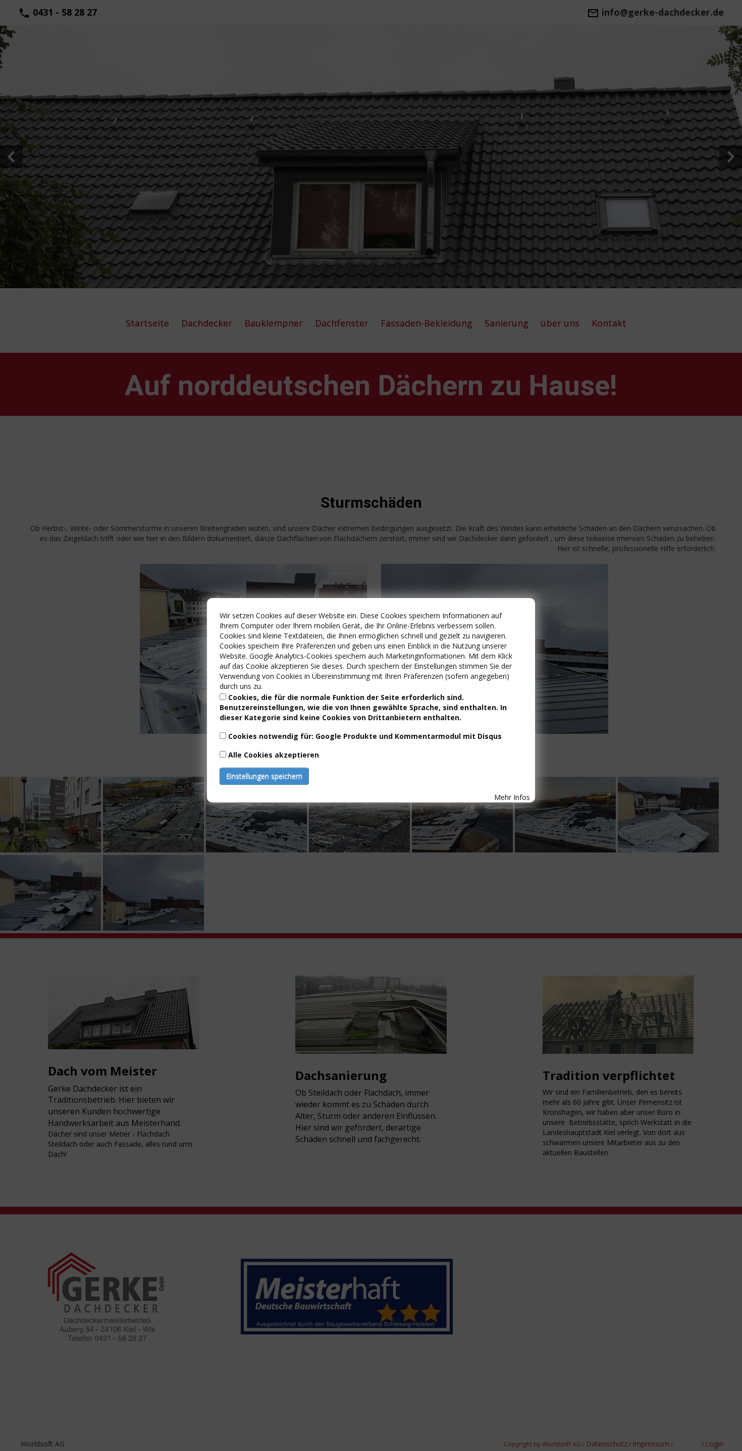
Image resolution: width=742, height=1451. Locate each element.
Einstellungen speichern (264, 776)
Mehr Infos (512, 797)
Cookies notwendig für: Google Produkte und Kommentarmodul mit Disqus (365, 736)
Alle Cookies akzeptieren (273, 755)
